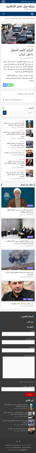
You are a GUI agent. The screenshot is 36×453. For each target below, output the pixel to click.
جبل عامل (22, 58)
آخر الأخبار (29, 400)
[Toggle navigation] (32, 14)
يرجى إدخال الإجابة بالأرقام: (27, 382)
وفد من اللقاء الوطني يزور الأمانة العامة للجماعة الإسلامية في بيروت (13, 134)
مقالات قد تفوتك (27, 185)
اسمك (33, 331)
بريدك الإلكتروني (30, 339)
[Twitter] (8, 85)
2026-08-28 (21, 127)
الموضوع (32, 347)
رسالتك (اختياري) (30, 355)
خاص (17, 150)
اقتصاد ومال (30, 46)
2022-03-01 (29, 58)
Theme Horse (16, 447)
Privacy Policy (26, 447)
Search (4, 113)
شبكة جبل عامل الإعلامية (20, 6)
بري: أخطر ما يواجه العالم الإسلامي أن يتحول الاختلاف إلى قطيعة (14, 163)
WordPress (24, 450)
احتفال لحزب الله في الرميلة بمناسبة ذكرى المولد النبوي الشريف (15, 174)
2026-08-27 (21, 167)
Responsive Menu (3, 1)
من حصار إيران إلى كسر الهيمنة (14, 152)
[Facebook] (4, 85)
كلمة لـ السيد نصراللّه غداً (24, 94)
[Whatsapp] (11, 85)
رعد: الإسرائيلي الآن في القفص (14, 100)
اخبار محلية (21, 121)
